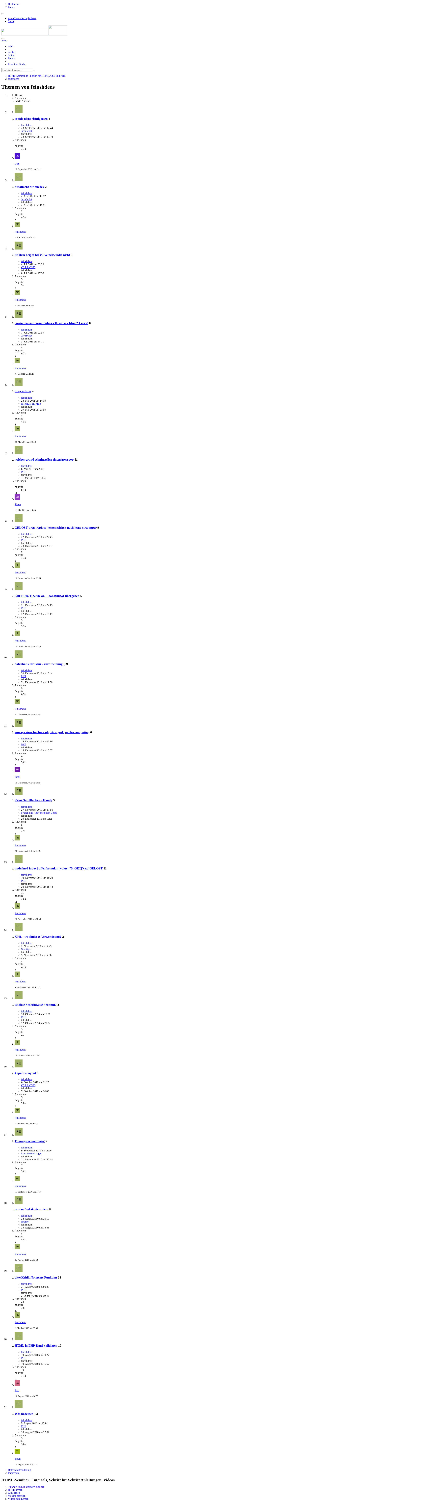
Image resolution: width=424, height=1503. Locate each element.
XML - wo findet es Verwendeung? (38, 936)
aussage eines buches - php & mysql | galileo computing (52, 732)
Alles (10, 46)
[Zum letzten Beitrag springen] (17, 157)
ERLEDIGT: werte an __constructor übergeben (47, 596)
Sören (18, 504)
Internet (25, 1221)
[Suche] (2, 38)
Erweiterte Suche (17, 64)
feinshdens (26, 125)
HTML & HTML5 (31, 403)
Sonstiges (26, 949)
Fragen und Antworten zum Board (39, 812)
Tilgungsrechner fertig (30, 1141)
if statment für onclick (29, 187)
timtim (18, 1458)
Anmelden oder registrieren (22, 18)
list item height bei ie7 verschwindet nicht (42, 255)
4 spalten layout (25, 1073)
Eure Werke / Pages (31, 1153)
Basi (17, 1390)
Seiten (11, 55)
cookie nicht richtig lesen (31, 118)
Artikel (11, 52)
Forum (11, 58)
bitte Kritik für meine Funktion (36, 1277)
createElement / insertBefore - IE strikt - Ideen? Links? (51, 323)
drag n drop (23, 391)
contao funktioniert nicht (31, 1209)
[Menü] (2, 13)
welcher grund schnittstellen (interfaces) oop (44, 459)
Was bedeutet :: (25, 1414)
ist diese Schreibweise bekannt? (36, 1004)
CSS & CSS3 (28, 267)
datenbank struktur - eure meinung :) (40, 664)
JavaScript (26, 131)
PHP (23, 472)
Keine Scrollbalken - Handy (33, 800)
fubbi (17, 777)
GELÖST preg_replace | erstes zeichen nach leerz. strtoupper (56, 527)
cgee (17, 163)
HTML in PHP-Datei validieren (36, 1345)
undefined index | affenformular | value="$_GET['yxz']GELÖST (59, 868)
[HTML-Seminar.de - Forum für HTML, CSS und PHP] (34, 34)
